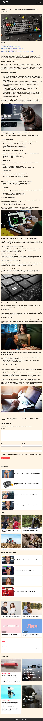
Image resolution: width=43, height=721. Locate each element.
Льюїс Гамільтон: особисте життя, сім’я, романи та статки (24, 591)
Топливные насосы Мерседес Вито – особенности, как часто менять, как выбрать (10, 704)
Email (23, 443)
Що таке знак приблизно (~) (6, 45)
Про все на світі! (25, 719)
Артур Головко (26, 674)
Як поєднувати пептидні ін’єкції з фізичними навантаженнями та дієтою (27, 473)
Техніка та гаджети (6, 673)
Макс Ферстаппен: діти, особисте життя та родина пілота (24, 570)
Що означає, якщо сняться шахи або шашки (31, 549)
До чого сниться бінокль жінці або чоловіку (31, 530)
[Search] (41, 3)
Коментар (3, 428)
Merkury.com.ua (4, 644)
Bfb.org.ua (3, 642)
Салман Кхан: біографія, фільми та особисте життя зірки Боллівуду (26, 505)
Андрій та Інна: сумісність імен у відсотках (30, 616)
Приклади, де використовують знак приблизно (10, 46)
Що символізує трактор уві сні (7, 549)
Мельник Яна (5, 706)
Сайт (2, 448)
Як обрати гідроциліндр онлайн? (9, 675)
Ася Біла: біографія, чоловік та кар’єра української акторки (25, 580)
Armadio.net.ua (4, 646)
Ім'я (2, 443)
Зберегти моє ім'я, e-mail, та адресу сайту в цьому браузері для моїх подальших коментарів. (22, 454)
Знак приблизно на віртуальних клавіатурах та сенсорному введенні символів (17, 51)
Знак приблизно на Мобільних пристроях (9, 49)
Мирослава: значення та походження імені (9, 634)
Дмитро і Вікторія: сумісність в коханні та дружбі (11, 616)
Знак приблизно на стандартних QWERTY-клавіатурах (12, 48)
